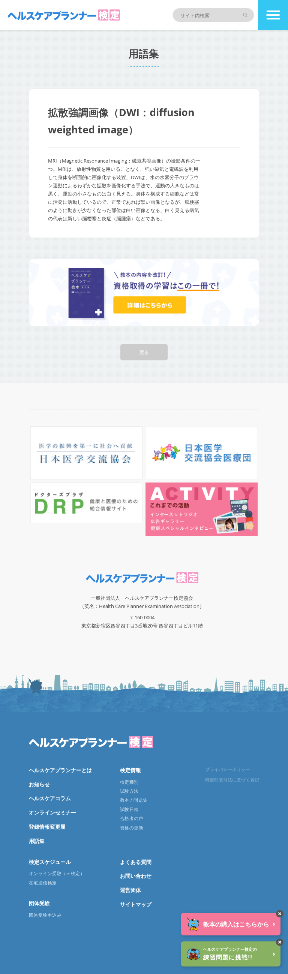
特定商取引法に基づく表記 (232, 780)
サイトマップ (136, 904)
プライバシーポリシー (227, 769)
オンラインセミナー (52, 812)
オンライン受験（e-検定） (57, 873)
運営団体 (130, 889)
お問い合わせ (136, 875)
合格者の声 (131, 818)
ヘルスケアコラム (50, 798)
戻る (144, 352)
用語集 (37, 840)
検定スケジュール (50, 861)
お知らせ (39, 784)
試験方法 (129, 791)
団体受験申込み (45, 915)
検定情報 (130, 770)
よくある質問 (136, 861)
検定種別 (129, 782)
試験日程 (129, 809)
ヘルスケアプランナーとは (60, 770)
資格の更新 (131, 828)
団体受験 (39, 903)
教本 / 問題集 (134, 800)
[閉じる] (280, 913)
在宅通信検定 (43, 883)
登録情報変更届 (47, 826)
